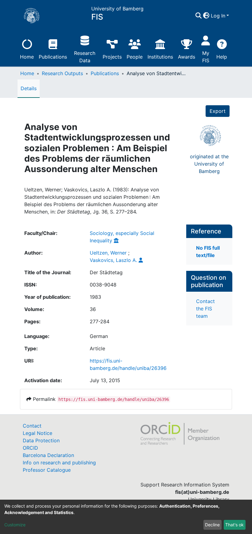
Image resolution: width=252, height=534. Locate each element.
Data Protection (41, 440)
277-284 (99, 321)
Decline (212, 524)
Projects (112, 57)
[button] (206, 15)
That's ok (234, 524)
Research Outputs (62, 73)
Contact (32, 426)
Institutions (160, 57)
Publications (53, 57)
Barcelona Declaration (48, 455)
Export (218, 111)
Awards (186, 57)
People (135, 57)
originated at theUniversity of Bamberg (209, 163)
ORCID (30, 448)
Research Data (84, 56)
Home (27, 57)
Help (221, 57)
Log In (218, 16)
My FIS (205, 56)
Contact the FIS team (205, 308)
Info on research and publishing (59, 462)
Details (29, 88)
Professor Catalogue (47, 470)
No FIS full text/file (208, 251)
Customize (15, 524)
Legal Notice (37, 433)
